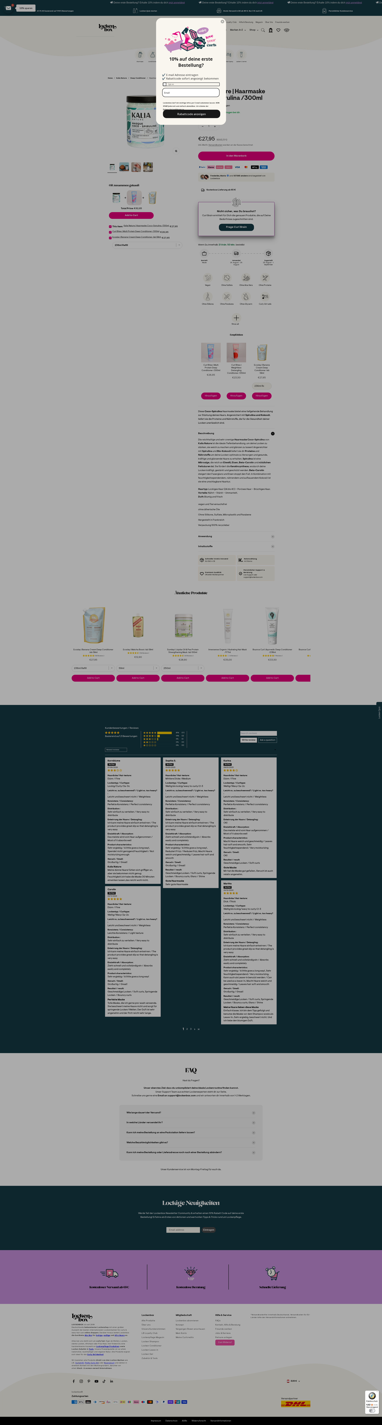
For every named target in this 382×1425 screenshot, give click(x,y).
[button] (222, 21)
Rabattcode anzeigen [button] (191, 114)
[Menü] (377, 1392)
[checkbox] (191, 84)
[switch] (372, 1410)
